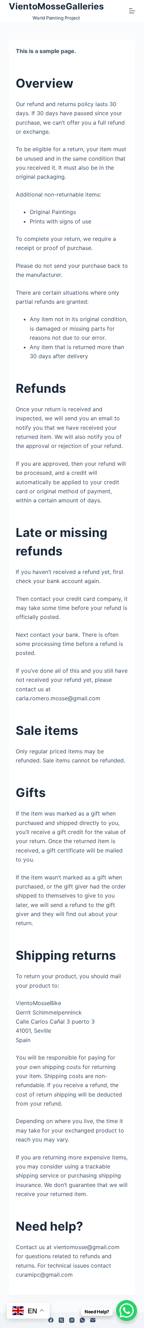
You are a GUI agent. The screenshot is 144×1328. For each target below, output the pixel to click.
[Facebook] (50, 1320)
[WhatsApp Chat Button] (126, 1310)
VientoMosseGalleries (56, 6)
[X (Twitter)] (61, 1320)
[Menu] (132, 11)
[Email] (92, 1320)
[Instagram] (71, 1320)
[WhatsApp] (82, 1320)
